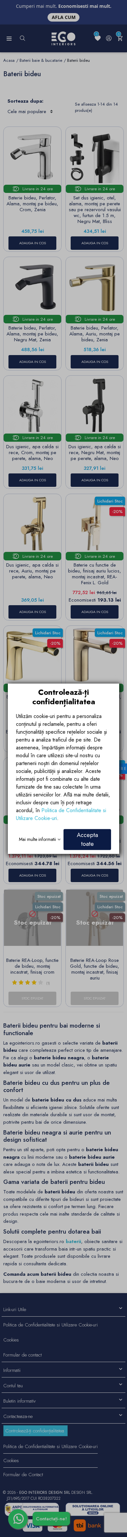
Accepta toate (87, 839)
